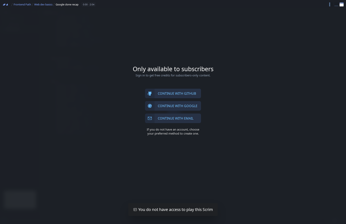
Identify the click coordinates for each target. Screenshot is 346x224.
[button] (331, 4)
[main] (173, 112)
